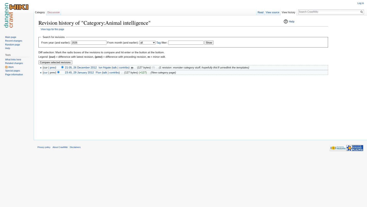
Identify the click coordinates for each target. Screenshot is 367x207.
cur (46, 72)
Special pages (12, 70)
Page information (14, 74)
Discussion (53, 12)
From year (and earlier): (55, 42)
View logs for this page (52, 29)
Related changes (14, 63)
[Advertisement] (347, 76)
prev (52, 67)
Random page (12, 44)
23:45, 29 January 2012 (79, 72)
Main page (10, 37)
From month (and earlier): (123, 42)
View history (288, 12)
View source (272, 12)
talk (115, 67)
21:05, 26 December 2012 (81, 67)
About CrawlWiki (60, 147)
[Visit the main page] (17, 15)
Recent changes (13, 40)
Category (40, 12)
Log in (360, 3)
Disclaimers (75, 147)
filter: (161, 42)
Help (291, 21)
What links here (13, 59)
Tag (158, 42)
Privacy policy (43, 147)
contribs (124, 67)
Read (260, 12)
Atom (11, 67)
